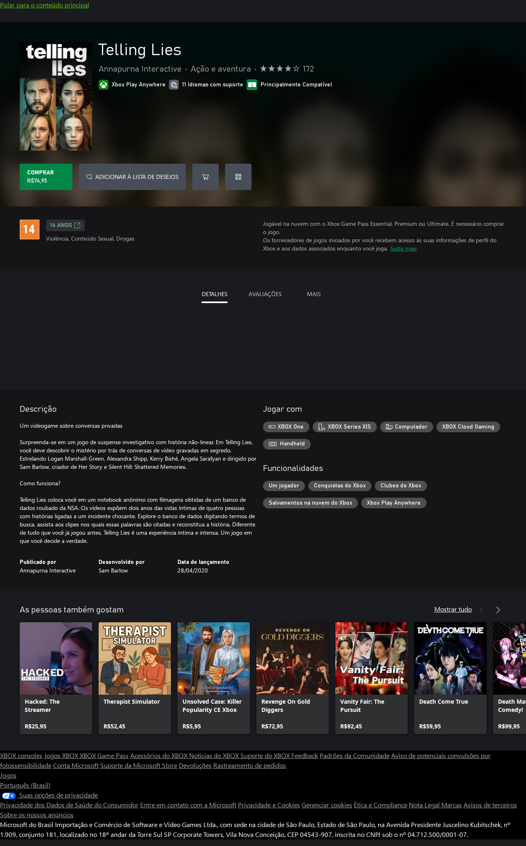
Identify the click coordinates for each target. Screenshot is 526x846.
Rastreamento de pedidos (249, 765)
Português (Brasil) (25, 785)
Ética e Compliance (380, 804)
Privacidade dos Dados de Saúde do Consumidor (69, 804)
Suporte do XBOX (265, 755)
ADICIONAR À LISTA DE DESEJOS (136, 177)
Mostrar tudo (453, 609)
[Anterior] (481, 610)
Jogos (8, 775)
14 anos (61, 225)
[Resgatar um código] (238, 177)
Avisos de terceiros (490, 804)
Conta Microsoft (76, 765)
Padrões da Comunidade (355, 755)
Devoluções (195, 765)
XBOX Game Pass (104, 755)
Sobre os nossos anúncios (37, 814)
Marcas (451, 804)
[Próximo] (498, 610)
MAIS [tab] (314, 294)
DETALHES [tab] (214, 294)
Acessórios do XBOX (159, 755)
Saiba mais (403, 248)
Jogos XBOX (62, 755)
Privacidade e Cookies (269, 804)
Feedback (304, 755)
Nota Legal (425, 804)
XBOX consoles (21, 755)
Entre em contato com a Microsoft (188, 804)
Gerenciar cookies (327, 804)
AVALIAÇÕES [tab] (265, 294)
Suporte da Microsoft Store (138, 765)
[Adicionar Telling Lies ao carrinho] (205, 177)
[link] (56, 678)
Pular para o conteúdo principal (44, 4)
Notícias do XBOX (214, 755)
